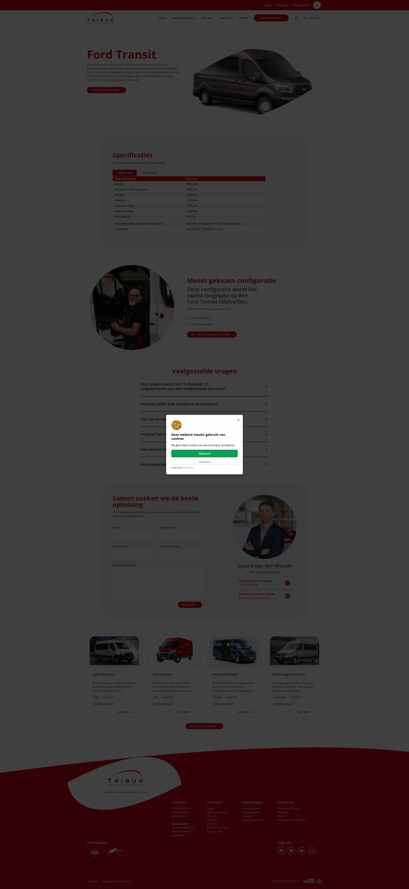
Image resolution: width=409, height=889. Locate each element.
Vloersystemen (251, 812)
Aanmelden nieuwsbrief (291, 820)
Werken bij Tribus (271, 17)
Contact (244, 18)
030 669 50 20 (181, 808)
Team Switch (188, 467)
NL (306, 18)
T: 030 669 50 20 (317, 5)
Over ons (225, 18)
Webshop (283, 5)
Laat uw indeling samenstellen (210, 334)
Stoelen (246, 816)
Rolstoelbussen (251, 808)
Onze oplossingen (182, 18)
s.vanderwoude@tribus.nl (257, 596)
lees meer (123, 712)
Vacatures (283, 812)
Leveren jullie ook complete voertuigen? (179, 403)
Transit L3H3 (149, 172)
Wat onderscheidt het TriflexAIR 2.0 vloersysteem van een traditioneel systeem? (183, 386)
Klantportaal (301, 5)
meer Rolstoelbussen (202, 726)
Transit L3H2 (125, 172)
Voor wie (206, 18)
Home (162, 18)
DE (318, 18)
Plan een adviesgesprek (105, 90)
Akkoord (204, 453)
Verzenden (188, 604)
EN (312, 18)
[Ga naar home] (100, 18)
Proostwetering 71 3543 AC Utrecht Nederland (183, 831)
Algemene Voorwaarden (116, 881)
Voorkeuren (204, 462)
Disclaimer (93, 881)
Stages (267, 5)
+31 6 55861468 (255, 583)
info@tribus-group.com (181, 814)
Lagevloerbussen (252, 820)
